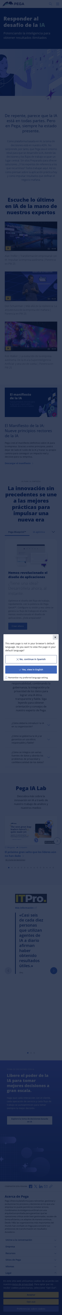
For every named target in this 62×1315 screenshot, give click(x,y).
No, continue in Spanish (33, 659)
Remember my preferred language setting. (28, 677)
